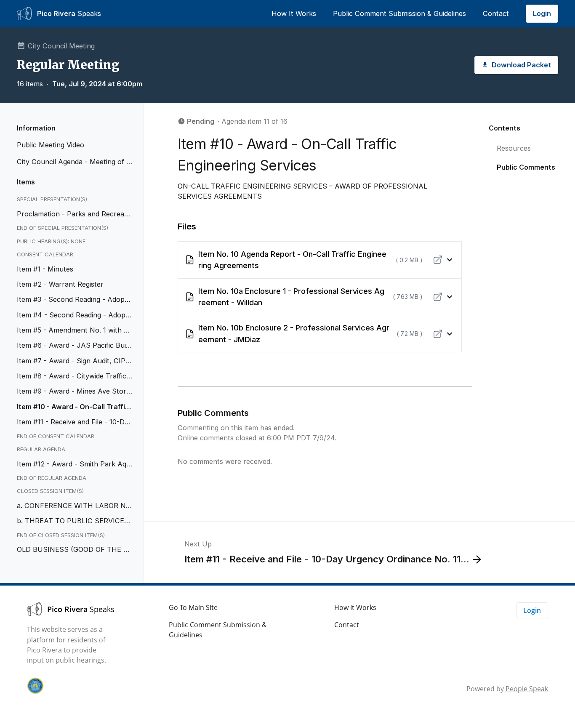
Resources (514, 148)
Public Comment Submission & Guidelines (399, 13)
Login (542, 13)
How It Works (294, 13)
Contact (496, 13)
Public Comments (526, 166)
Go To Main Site (193, 607)
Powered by (507, 688)
